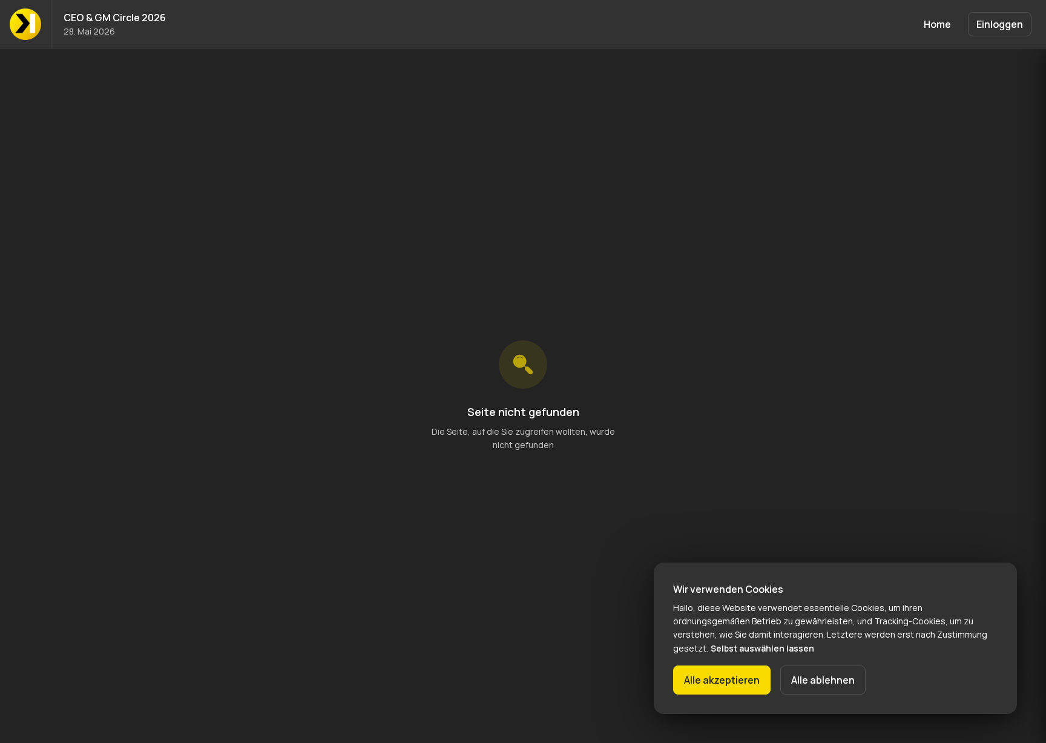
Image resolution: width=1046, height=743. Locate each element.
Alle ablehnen (823, 680)
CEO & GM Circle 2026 (115, 17)
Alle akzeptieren (722, 680)
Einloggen (999, 24)
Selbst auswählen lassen (762, 648)
